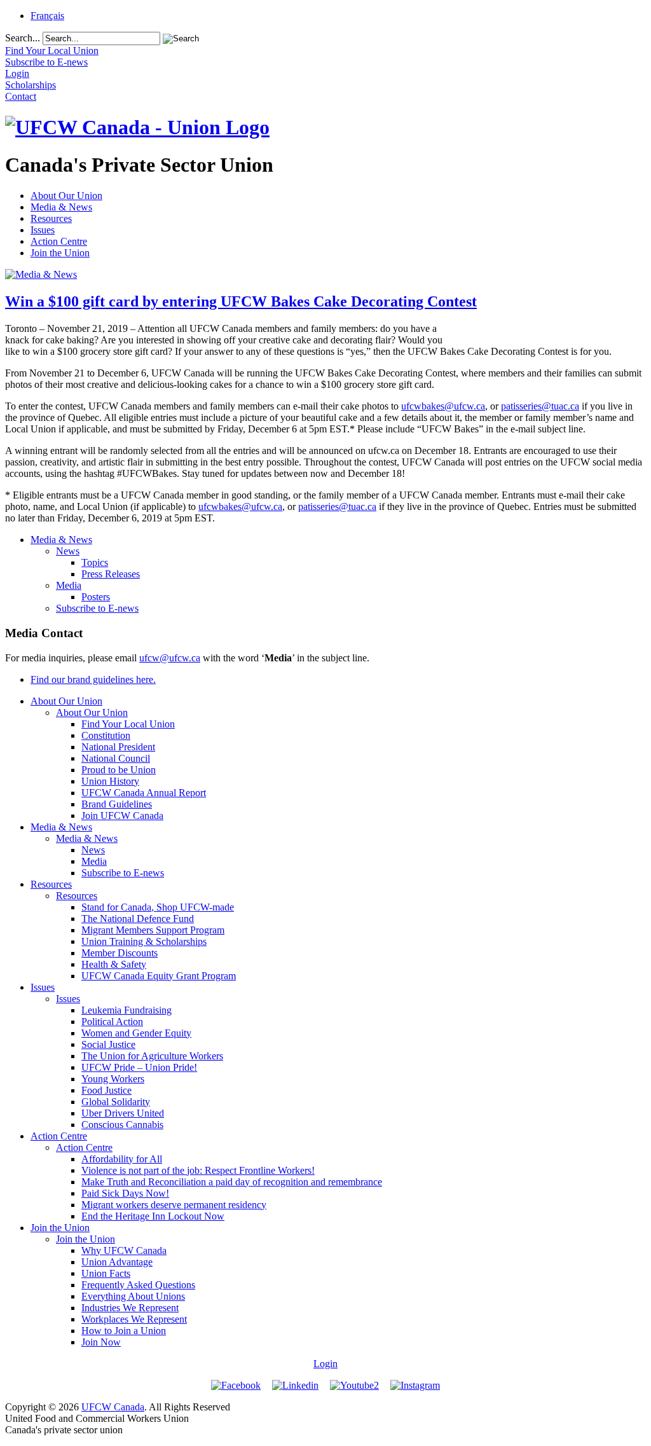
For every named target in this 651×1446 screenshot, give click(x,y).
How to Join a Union (123, 1330)
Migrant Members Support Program (152, 930)
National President (118, 746)
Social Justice (108, 1044)
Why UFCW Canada (124, 1250)
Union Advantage (117, 1262)
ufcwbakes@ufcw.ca (443, 406)
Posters (95, 596)
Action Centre (59, 241)
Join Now (101, 1342)
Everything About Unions (133, 1296)
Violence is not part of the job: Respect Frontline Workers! (198, 1170)
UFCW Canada (112, 1406)
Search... (22, 37)
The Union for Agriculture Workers (152, 1055)
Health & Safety (113, 964)
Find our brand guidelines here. (93, 679)
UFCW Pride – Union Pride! (139, 1067)
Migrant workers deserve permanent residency (173, 1204)
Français (47, 15)
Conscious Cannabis (122, 1124)
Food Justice (106, 1090)
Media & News (61, 207)
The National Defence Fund (137, 918)
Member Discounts (119, 952)
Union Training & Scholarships (144, 941)
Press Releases (110, 573)
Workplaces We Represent (134, 1319)
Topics (94, 562)
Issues (43, 229)
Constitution (105, 735)
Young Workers (112, 1078)
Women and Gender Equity (136, 1033)
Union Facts (105, 1273)
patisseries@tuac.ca (540, 406)
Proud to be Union (118, 769)
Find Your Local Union (128, 724)
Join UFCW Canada (122, 815)
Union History (110, 781)
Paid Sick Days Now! (125, 1193)
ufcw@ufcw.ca (169, 657)
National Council (115, 758)
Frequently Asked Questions (138, 1284)
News (67, 551)
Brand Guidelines (116, 804)
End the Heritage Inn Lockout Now (152, 1216)
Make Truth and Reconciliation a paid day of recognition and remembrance (231, 1181)
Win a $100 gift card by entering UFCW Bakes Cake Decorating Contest (241, 301)
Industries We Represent (130, 1307)
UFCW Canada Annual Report (143, 792)
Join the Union (60, 252)
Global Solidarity (115, 1101)
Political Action (112, 1021)
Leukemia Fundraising (126, 1010)
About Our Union (66, 195)
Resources (51, 218)
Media (68, 585)
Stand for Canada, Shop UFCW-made (157, 907)
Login (325, 1363)
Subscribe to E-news (97, 608)
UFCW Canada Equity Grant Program (158, 975)
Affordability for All (121, 1158)
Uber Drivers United (122, 1113)
